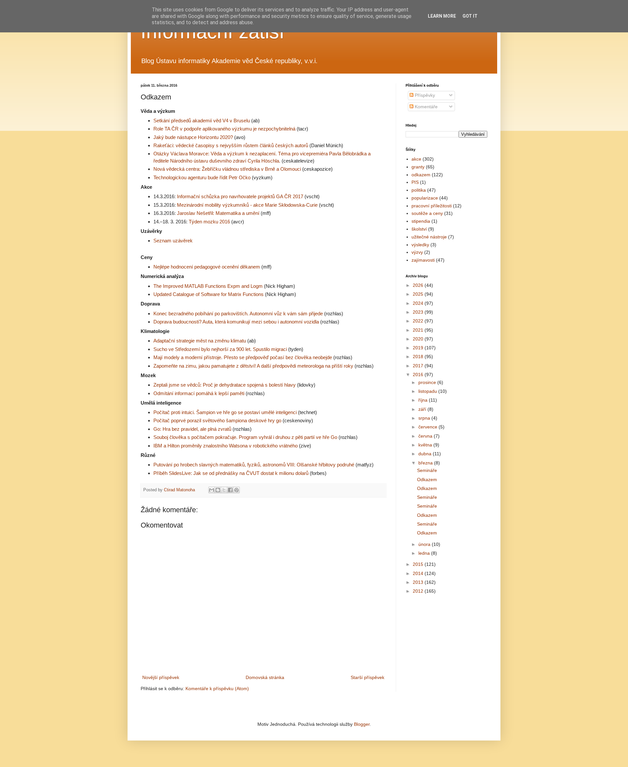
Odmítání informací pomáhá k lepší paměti (198, 393)
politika (418, 190)
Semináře (427, 470)
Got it (470, 16)
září (422, 409)
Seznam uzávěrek (173, 240)
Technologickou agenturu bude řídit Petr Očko (202, 177)
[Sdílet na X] (224, 490)
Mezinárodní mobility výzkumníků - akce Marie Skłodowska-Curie (247, 205)
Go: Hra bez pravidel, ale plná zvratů (192, 429)
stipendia (420, 221)
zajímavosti (423, 260)
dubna (425, 453)
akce (416, 159)
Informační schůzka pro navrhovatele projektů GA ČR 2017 (240, 196)
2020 (419, 338)
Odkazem (427, 479)
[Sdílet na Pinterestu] (236, 490)
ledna (424, 553)
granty (418, 166)
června (426, 436)
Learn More (442, 16)
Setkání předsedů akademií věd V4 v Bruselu (201, 120)
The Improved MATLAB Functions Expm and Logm (208, 286)
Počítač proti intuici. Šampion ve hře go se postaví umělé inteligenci (225, 412)
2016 (419, 374)
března (426, 462)
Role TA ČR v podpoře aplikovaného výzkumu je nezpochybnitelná (224, 128)
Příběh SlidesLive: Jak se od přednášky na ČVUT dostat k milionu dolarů (230, 473)
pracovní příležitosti (431, 205)
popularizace (424, 197)
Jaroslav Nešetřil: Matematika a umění (218, 213)
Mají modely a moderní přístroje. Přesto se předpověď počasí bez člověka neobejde (242, 357)
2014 (419, 573)
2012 (419, 591)
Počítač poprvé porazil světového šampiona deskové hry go (217, 420)
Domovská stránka (265, 677)
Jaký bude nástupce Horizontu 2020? (193, 137)
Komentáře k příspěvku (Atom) (217, 688)
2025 (419, 294)
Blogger (362, 724)
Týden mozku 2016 (209, 221)
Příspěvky (424, 95)
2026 (419, 285)
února (425, 544)
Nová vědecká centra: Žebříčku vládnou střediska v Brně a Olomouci (227, 169)
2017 (419, 365)
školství (419, 229)
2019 (419, 347)
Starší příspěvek (367, 677)
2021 (419, 330)
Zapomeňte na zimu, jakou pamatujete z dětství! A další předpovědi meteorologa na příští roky (253, 366)
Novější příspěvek (160, 677)
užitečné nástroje (429, 236)
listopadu (428, 391)
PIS (415, 182)
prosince (427, 382)
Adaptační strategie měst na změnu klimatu (199, 340)
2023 (419, 312)
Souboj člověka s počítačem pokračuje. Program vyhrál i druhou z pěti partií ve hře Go (245, 437)
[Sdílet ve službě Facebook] (230, 490)
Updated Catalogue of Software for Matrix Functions (208, 294)
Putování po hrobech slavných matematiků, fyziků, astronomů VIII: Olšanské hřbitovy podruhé (253, 464)
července (428, 426)
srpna (424, 418)
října (423, 400)
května (425, 444)
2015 (419, 564)
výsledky (420, 244)
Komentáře (425, 106)
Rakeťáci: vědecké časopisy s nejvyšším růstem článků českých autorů (230, 145)
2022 (419, 320)
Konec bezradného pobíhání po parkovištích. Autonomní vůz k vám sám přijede (238, 313)
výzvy (417, 252)
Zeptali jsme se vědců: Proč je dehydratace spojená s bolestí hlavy (224, 385)
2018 (419, 356)
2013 (419, 582)
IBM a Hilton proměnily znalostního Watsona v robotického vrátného (225, 445)
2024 (419, 303)
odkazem (420, 174)
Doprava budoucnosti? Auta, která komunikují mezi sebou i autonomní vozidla (236, 321)
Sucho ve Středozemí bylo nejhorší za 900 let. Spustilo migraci (220, 349)
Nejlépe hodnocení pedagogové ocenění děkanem (206, 267)
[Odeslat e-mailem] (211, 490)
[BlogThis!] (218, 490)
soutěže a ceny (427, 213)
